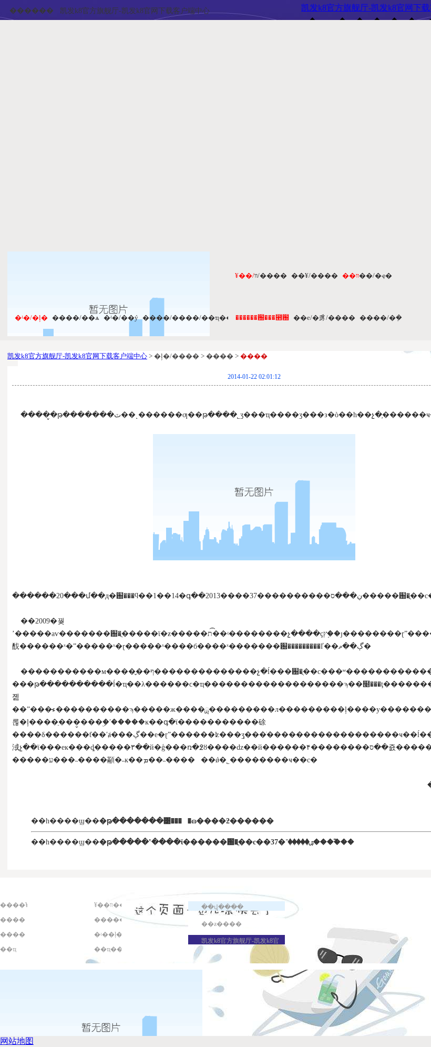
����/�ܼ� (381, 317)
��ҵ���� (115, 949)
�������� (119, 919)
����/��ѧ (75, 317)
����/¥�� (314, 275)
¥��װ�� (110, 905)
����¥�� (20, 905)
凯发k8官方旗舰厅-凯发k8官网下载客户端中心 (135, 11)
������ (31, 11)
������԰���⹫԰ (262, 317)
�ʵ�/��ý (121, 317)
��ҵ (8, 949)
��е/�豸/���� (324, 317)
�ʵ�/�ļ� (31, 317)
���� (12, 919)
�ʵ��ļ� (108, 934)
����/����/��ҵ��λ (189, 317)
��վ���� (222, 907)
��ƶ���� (221, 924)
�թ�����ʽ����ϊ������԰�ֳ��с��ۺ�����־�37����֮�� (226, 842)
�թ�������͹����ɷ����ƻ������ (186, 821)
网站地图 (17, 1040)
